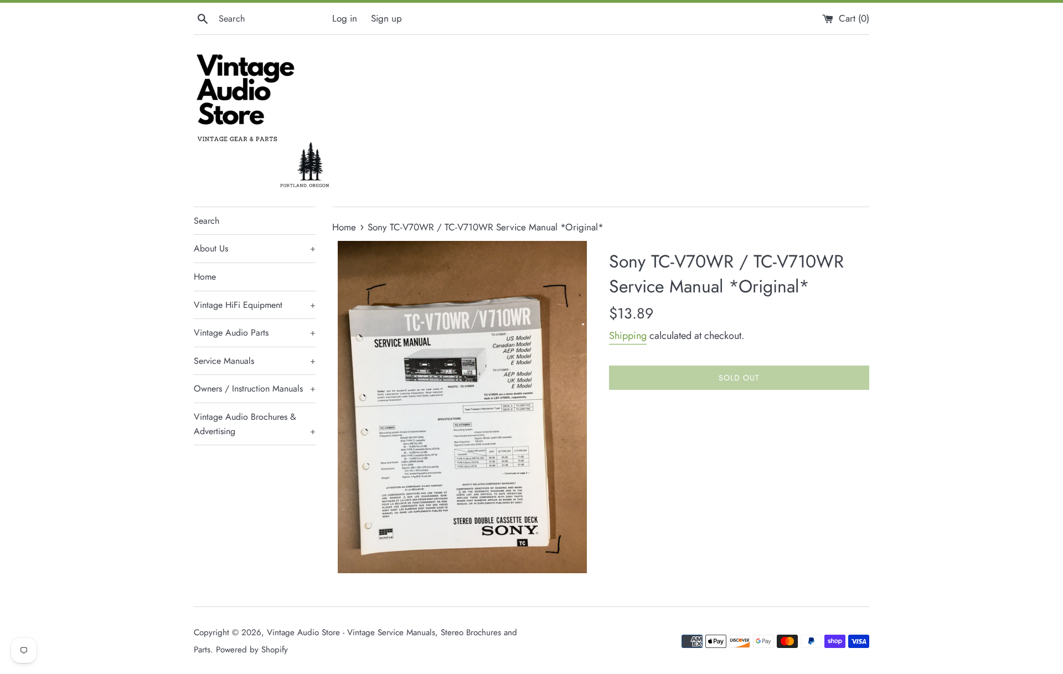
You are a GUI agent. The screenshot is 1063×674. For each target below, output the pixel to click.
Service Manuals (255, 360)
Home (205, 276)
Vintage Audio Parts (255, 332)
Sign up (386, 18)
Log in (344, 18)
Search (206, 220)
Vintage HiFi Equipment (255, 305)
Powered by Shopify (252, 650)
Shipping (628, 335)
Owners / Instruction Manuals (255, 388)
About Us (255, 248)
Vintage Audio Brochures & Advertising (255, 424)
